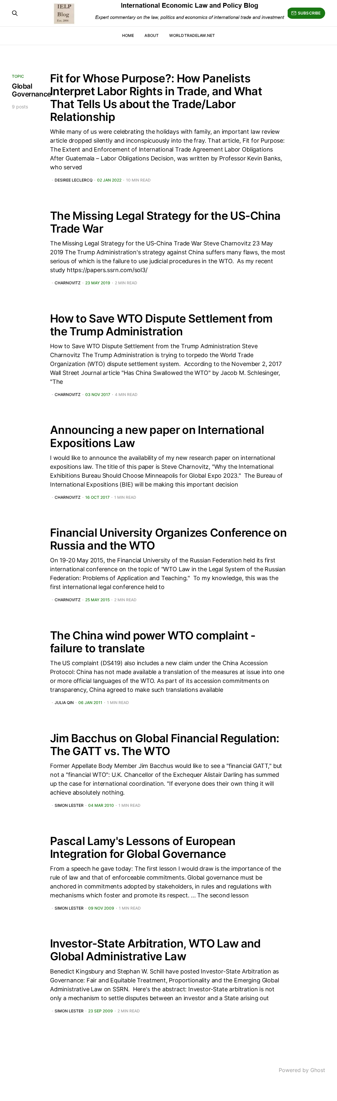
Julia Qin (64, 703)
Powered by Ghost (302, 1070)
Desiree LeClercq (73, 180)
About (151, 35)
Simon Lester (69, 805)
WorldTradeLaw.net (192, 35)
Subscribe (309, 13)
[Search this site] (15, 13)
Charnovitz (68, 283)
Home (128, 35)
